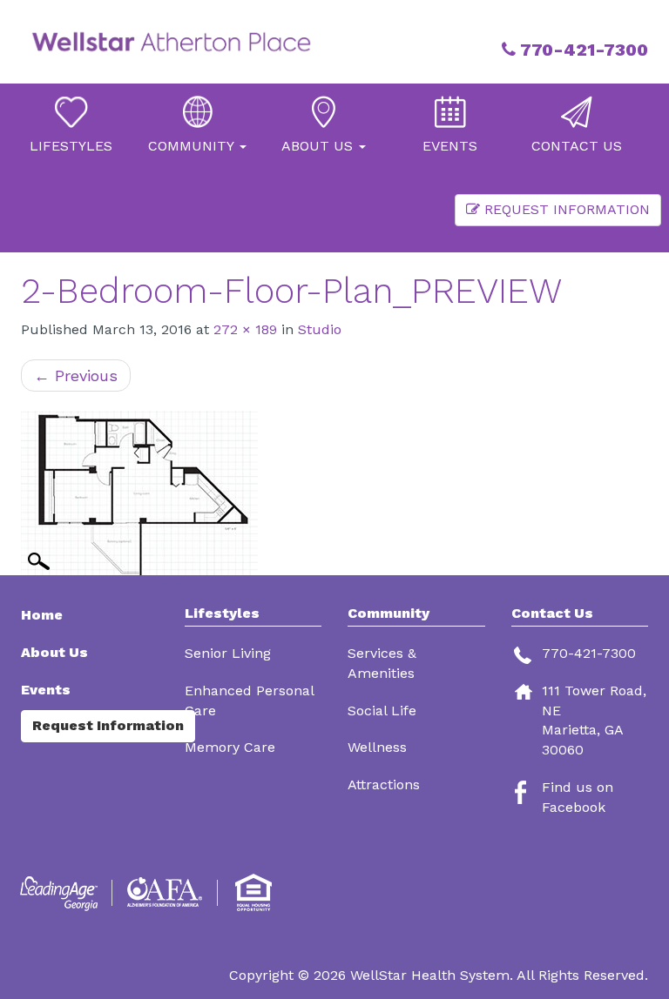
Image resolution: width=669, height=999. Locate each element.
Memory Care (230, 747)
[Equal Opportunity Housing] (256, 892)
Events (46, 689)
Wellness (377, 747)
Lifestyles (222, 613)
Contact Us (552, 613)
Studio (319, 329)
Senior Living (228, 653)
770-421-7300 (582, 49)
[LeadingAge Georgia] (62, 892)
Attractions (384, 784)
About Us (54, 652)
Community (388, 613)
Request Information (565, 209)
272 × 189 (245, 329)
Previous (76, 375)
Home (42, 615)
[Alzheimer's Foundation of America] (167, 892)
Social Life (382, 710)
